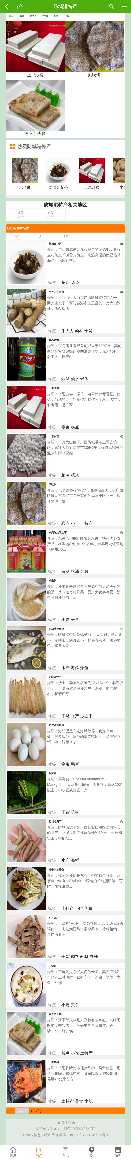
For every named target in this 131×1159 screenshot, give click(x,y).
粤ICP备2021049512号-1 (89, 1135)
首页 (61, 1122)
